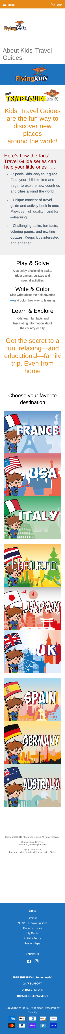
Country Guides (32, 928)
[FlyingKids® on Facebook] (29, 962)
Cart (59, 4)
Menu (11, 4)
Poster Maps (32, 943)
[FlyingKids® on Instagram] (36, 962)
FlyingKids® (36, 1007)
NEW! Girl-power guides (32, 923)
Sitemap (33, 917)
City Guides (32, 933)
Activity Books (32, 938)
